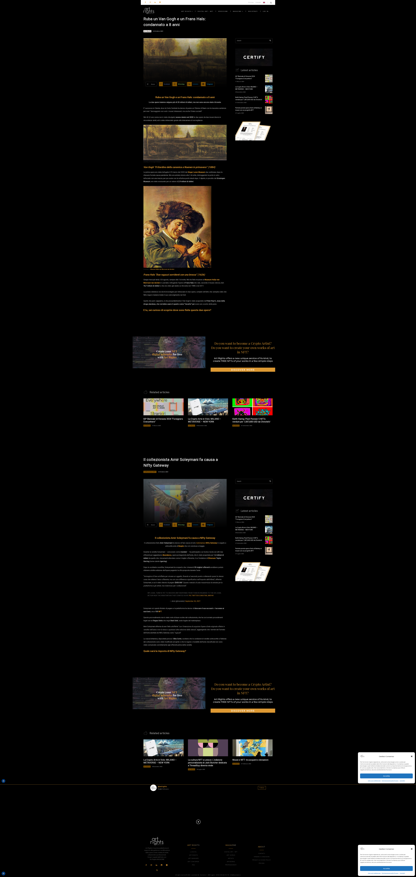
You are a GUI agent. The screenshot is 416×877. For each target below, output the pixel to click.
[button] (412, 849)
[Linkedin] (155, 2)
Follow (262, 788)
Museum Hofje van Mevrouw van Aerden (162, 269)
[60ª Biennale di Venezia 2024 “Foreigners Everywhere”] (269, 78)
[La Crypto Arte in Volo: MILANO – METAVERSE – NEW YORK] (269, 89)
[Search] (270, 40)
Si (188, 172)
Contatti (402, 873)
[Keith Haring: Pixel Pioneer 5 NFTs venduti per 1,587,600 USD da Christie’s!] (269, 100)
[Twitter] (157, 870)
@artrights (162, 786)
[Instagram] (150, 2)
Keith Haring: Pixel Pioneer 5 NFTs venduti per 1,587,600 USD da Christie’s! (248, 98)
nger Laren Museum (197, 172)
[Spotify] (160, 2)
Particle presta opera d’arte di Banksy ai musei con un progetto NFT (248, 109)
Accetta (386, 868)
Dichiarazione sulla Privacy (390, 873)
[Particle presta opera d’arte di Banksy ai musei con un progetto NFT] (269, 110)
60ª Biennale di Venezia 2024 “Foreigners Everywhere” (245, 77)
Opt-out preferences (374, 873)
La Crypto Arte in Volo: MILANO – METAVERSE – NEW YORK (246, 88)
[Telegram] (167, 865)
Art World (147, 31)
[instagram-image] (159, 802)
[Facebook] (145, 2)
